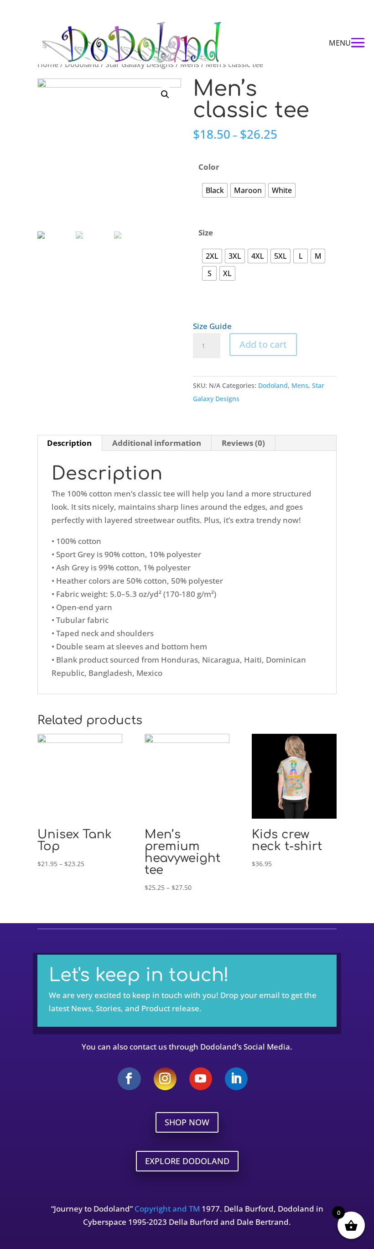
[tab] (69, 443)
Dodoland (273, 385)
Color (208, 167)
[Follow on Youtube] (200, 1078)
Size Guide (212, 326)
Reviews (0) (243, 443)
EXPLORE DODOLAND (187, 1160)
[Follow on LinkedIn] (236, 1078)
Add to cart (263, 344)
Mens (299, 385)
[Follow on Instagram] (165, 1078)
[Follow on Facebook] (129, 1078)
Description (69, 443)
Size (205, 232)
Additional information (156, 443)
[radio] (215, 190)
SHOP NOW (187, 1122)
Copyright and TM (167, 1208)
